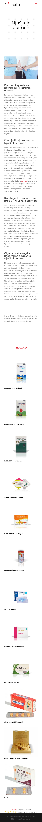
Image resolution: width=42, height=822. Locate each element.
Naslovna (14, 810)
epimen (24, 181)
